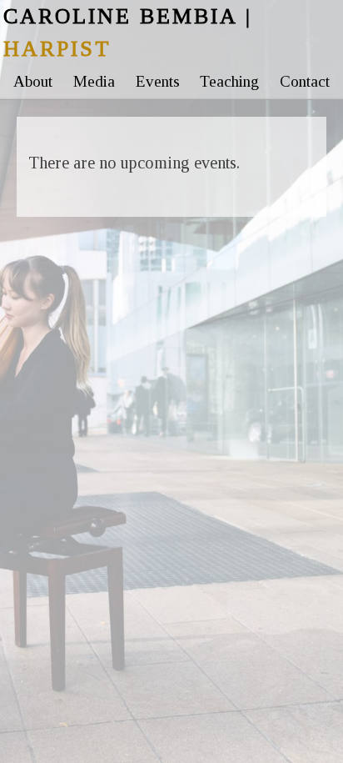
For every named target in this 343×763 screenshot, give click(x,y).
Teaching (229, 81)
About (32, 81)
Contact (305, 81)
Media (94, 81)
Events (158, 81)
